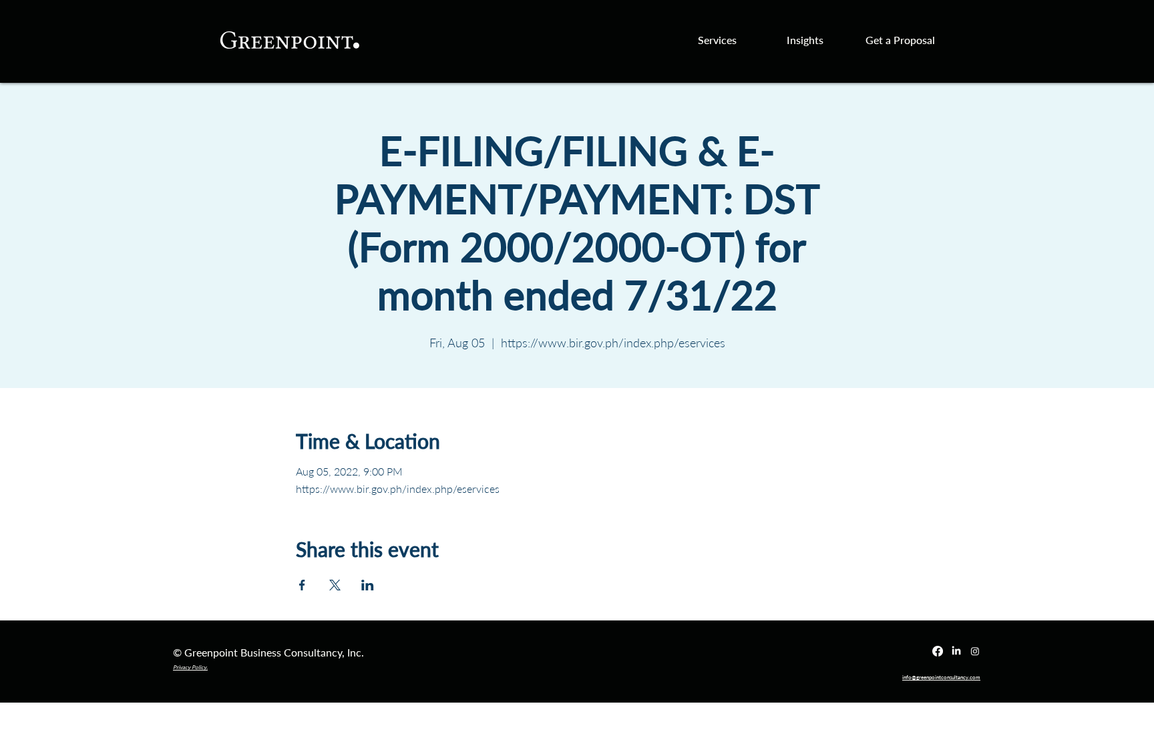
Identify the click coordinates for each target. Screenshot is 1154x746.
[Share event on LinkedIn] (367, 585)
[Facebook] (937, 651)
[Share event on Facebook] (302, 585)
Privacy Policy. (190, 667)
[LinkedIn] (956, 651)
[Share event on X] (335, 585)
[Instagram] (975, 651)
